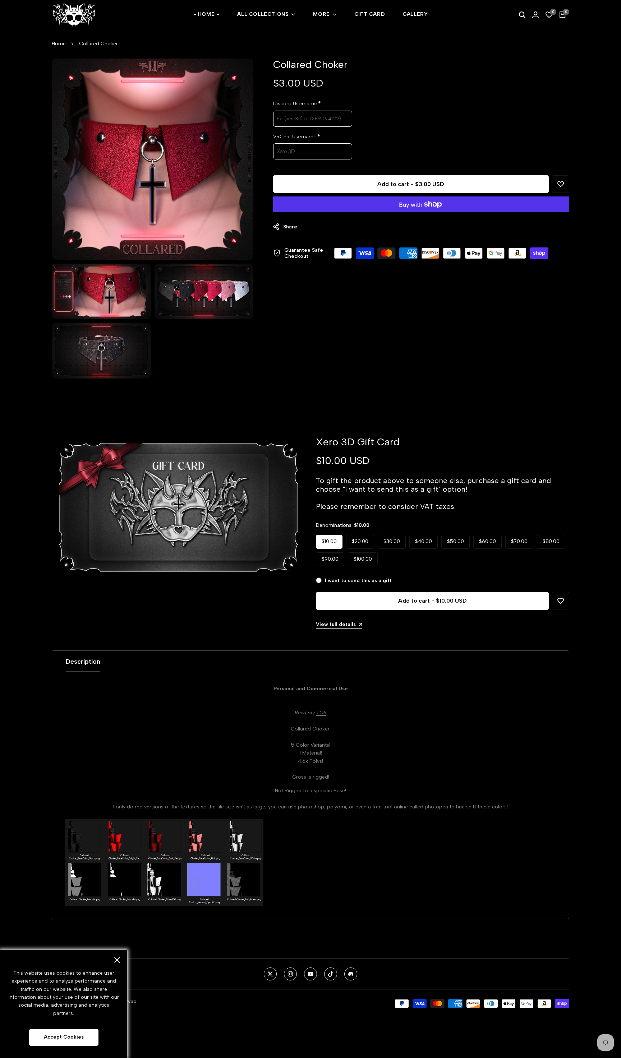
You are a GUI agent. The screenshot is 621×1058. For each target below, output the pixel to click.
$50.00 (455, 541)
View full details (336, 624)
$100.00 (363, 559)
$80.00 (551, 541)
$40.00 (423, 541)
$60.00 (487, 541)
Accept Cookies (64, 1037)
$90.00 (330, 559)
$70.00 (519, 541)
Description (83, 661)
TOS (321, 713)
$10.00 (329, 541)
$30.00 (391, 541)
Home (59, 44)
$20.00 (360, 541)
